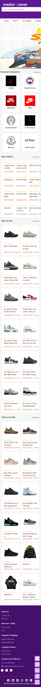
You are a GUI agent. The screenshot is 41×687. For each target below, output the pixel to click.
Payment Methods (8, 639)
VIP (14, 21)
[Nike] (30, 100)
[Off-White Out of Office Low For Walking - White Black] (30, 328)
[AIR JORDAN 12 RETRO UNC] (30, 491)
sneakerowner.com (16, 684)
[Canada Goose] (30, 80)
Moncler (11, 147)
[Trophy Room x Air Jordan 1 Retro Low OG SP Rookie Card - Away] (30, 297)
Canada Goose (30, 88)
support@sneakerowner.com (14, 666)
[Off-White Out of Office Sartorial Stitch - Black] (11, 491)
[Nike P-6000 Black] (11, 234)
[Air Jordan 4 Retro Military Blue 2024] (11, 328)
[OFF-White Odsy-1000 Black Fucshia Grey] (30, 360)
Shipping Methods (8, 642)
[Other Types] (30, 140)
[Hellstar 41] (11, 582)
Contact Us (5, 615)
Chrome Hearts (11, 128)
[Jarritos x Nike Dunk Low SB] (30, 265)
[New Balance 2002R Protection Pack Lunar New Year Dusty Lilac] (30, 461)
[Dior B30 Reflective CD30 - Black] (30, 521)
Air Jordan (27, 21)
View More (37, 72)
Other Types (30, 147)
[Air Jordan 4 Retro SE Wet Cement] (11, 297)
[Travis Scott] (30, 120)
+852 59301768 (9, 663)
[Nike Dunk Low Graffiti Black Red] (30, 430)
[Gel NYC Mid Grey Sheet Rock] (11, 391)
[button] (37, 658)
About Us (5, 619)
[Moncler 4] (30, 552)
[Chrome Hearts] (11, 120)
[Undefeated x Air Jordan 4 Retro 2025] (11, 265)
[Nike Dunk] (11, 100)
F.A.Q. (3, 630)
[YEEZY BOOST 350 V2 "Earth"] (11, 430)
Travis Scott (30, 128)
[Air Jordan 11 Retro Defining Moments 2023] (30, 391)
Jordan (11, 88)
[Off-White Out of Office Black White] (11, 360)
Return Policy (6, 651)
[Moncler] (11, 140)
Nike (30, 108)
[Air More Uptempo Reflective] (11, 552)
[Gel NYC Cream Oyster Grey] (30, 234)
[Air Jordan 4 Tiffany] (11, 521)
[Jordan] (11, 80)
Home (6, 21)
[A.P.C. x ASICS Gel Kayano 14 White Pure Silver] (30, 582)
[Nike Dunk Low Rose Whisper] (11, 461)
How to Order (6, 627)
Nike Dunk (11, 108)
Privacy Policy (6, 654)
